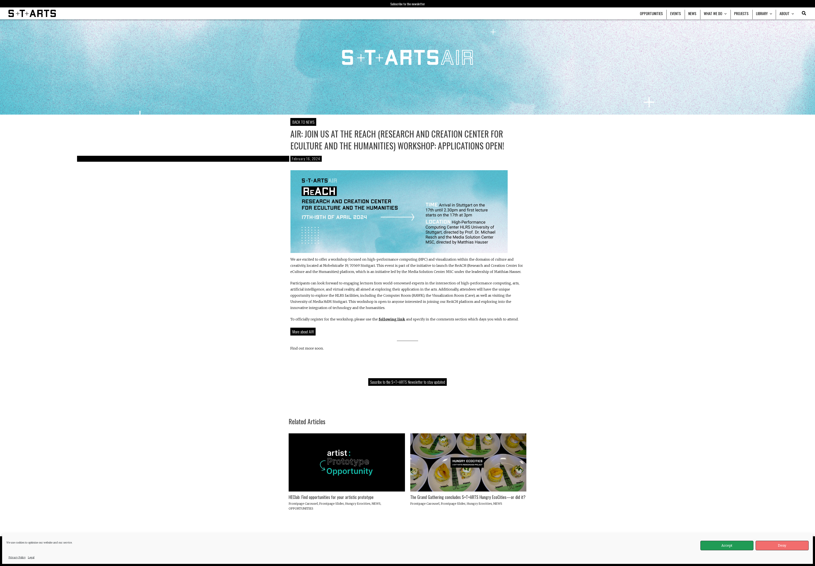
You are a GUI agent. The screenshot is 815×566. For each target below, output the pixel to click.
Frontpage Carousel (303, 504)
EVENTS (675, 13)
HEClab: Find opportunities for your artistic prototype (331, 497)
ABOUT (785, 13)
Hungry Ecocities (357, 504)
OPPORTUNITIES (651, 13)
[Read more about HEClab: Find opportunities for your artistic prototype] (347, 462)
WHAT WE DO (713, 13)
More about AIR (303, 332)
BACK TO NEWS (303, 122)
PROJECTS (741, 13)
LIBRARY (762, 13)
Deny (782, 546)
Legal (31, 557)
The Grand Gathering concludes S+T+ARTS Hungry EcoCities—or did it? (468, 497)
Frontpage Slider (331, 504)
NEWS (692, 13)
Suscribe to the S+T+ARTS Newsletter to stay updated (407, 382)
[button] (804, 14)
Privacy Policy (17, 557)
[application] (724, 13)
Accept (726, 546)
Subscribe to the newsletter (407, 3)
